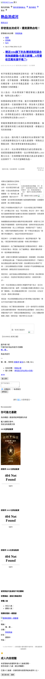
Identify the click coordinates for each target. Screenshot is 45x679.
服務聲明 (23, 649)
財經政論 (18, 33)
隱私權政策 (38, 647)
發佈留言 (4, 392)
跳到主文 (4, 23)
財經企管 (17, 368)
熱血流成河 (9, 17)
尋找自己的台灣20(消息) (23, 371)
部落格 (7, 40)
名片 (7, 43)
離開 (12, 675)
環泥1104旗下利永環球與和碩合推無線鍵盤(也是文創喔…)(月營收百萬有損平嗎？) (23, 56)
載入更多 (4, 378)
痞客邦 (16, 362)
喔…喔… (4, 350)
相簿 (7, 38)
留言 (21, 362)
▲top (3, 374)
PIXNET (10, 647)
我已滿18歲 (5, 675)
